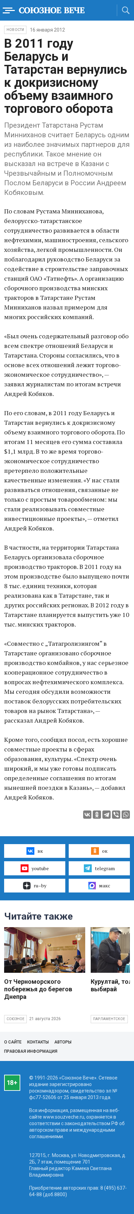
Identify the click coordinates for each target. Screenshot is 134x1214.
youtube (40, 868)
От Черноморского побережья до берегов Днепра (38, 989)
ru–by (40, 885)
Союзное (15, 1019)
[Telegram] (106, 814)
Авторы (62, 1042)
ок (105, 851)
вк (40, 851)
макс (104, 885)
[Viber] (116, 814)
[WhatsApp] (126, 814)
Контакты (38, 1042)
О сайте (13, 1042)
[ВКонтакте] (87, 814)
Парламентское (109, 1019)
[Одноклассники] (97, 814)
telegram (105, 868)
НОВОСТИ (15, 30)
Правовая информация (30, 1051)
